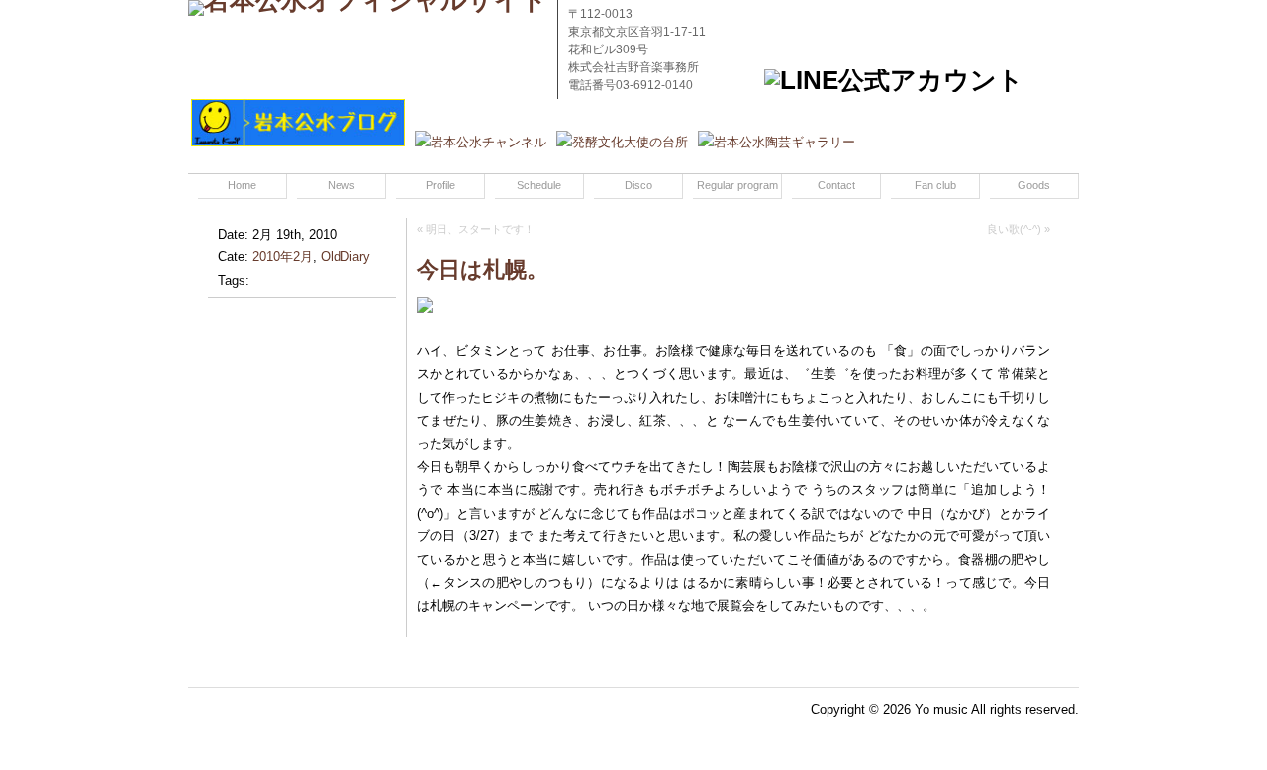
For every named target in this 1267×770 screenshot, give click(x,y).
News (341, 185)
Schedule (539, 185)
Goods (1034, 185)
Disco (638, 185)
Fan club (935, 185)
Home (242, 185)
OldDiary (345, 256)
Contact (836, 185)
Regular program (737, 185)
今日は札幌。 (482, 269)
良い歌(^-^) (1014, 229)
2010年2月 (282, 256)
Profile (440, 185)
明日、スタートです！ (480, 229)
